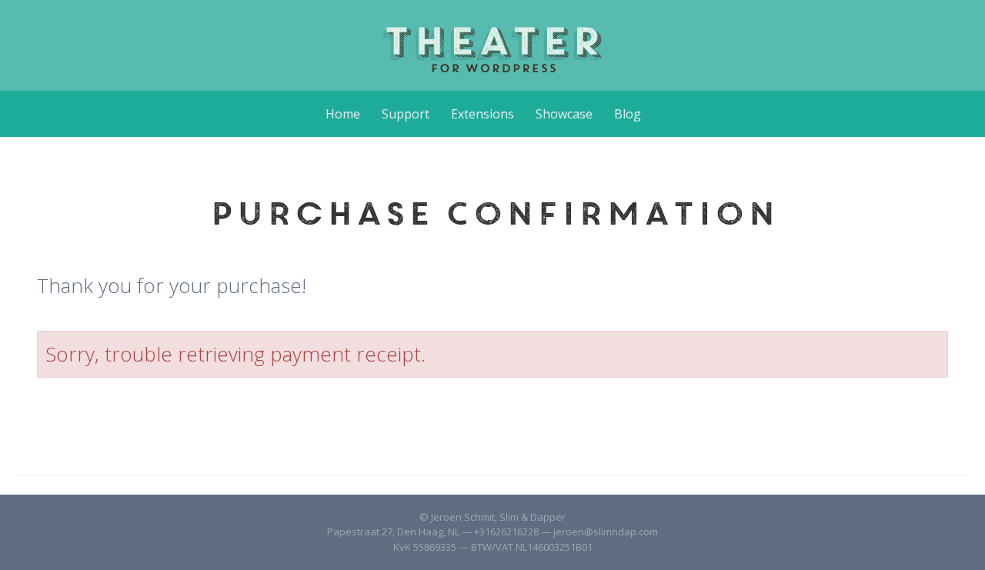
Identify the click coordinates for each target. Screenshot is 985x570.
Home (343, 113)
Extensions (482, 113)
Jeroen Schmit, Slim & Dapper (498, 517)
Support (405, 113)
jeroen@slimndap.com (605, 531)
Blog (627, 113)
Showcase (564, 113)
